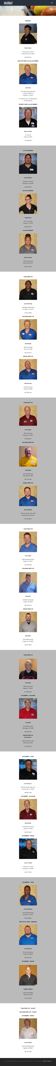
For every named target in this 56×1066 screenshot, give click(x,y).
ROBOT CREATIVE (47, 1061)
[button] (52, 3)
